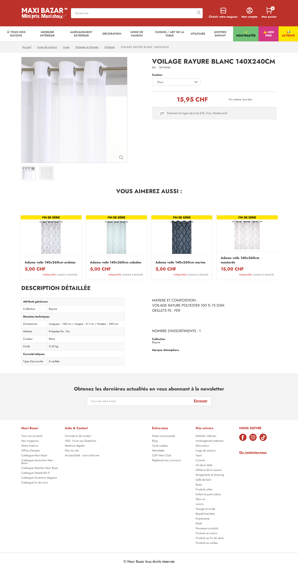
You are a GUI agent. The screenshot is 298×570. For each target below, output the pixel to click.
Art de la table (204, 465)
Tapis (199, 455)
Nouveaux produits (207, 528)
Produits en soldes (207, 543)
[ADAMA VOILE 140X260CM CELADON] (116, 236)
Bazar (199, 485)
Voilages (109, 47)
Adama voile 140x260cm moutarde (240, 260)
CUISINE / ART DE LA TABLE (169, 33)
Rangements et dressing (210, 475)
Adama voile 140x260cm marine (180, 262)
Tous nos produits (32, 436)
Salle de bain (203, 480)
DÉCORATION (111, 34)
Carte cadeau (160, 446)
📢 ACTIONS (288, 33)
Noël (199, 523)
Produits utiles (204, 489)
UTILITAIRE (198, 34)
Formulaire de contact (78, 436)
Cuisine (200, 460)
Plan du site (72, 450)
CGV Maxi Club (161, 455)
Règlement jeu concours (166, 460)
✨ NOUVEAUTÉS (246, 33)
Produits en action (206, 533)
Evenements (203, 519)
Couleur (157, 75)
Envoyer (200, 400)
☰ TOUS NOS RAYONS (16, 33)
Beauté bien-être (205, 514)
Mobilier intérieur (206, 436)
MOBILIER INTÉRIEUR (47, 33)
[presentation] (20, 248)
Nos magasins (30, 441)
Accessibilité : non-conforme (82, 455)
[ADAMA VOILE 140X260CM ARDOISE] (51, 236)
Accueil (26, 47)
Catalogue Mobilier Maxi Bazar (39, 468)
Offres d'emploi (30, 450)
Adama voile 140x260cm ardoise (50, 262)
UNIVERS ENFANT (220, 33)
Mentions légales (75, 446)
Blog (155, 441)
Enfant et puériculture (208, 494)
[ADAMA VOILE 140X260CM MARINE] (181, 236)
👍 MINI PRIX (268, 33)
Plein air (201, 499)
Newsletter (158, 450)
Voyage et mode (205, 509)
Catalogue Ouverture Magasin (39, 478)
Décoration (202, 446)
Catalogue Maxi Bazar (34, 455)
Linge (66, 47)
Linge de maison (47, 47)
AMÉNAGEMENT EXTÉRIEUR (81, 33)
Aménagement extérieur (210, 441)
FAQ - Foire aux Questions (80, 441)
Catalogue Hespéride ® (35, 473)
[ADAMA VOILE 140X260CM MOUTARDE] (247, 234)
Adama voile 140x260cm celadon (115, 262)
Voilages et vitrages (87, 47)
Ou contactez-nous (253, 452)
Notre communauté (163, 436)
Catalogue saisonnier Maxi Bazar (37, 462)
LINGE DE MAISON (136, 33)
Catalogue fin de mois (34, 482)
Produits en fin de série (210, 538)
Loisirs (200, 504)
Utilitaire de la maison (209, 470)
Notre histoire (29, 446)
